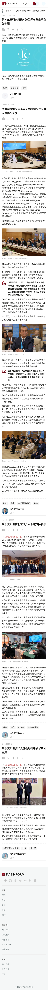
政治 (36, 503)
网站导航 (5, 964)
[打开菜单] (44, 4)
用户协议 (5, 930)
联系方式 (5, 969)
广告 (4, 974)
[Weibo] (20, 880)
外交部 (21, 727)
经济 (4, 910)
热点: (3, 11)
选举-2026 (10, 11)
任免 (24, 11)
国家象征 (5, 939)
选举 (13, 503)
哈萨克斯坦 (33, 727)
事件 (29, 11)
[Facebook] (17, 29)
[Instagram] (3, 29)
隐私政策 (5, 934)
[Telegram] (12, 29)
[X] (22, 29)
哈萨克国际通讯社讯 (13, 537)
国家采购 (5, 949)
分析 (4, 905)
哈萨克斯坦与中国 (11, 848)
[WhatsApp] (8, 29)
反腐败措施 (6, 944)
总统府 (18, 11)
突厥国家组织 (24, 503)
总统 (5, 88)
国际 (4, 915)
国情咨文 (35, 11)
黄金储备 (14, 88)
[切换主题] (35, 4)
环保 (5, 727)
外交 (24, 88)
